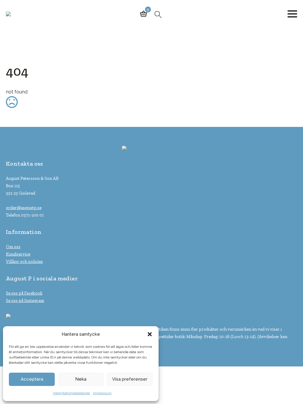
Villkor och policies (24, 261)
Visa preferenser (129, 379)
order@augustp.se (23, 207)
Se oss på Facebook (24, 293)
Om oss (13, 246)
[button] (150, 334)
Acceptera (32, 379)
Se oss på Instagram (25, 300)
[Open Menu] (292, 14)
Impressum (102, 393)
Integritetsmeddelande (71, 393)
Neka (80, 379)
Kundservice (18, 254)
